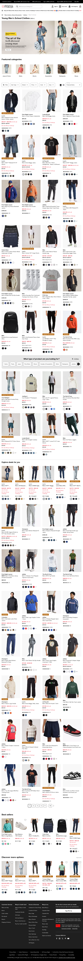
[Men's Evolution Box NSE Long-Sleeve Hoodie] (72, 322)
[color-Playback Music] (3, 176)
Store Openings (32, 934)
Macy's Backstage (33, 916)
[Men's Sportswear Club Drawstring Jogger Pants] (72, 236)
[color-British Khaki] (22, 499)
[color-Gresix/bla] (31, 587)
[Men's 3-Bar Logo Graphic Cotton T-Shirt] (31, 602)
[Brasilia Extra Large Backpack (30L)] (11, 322)
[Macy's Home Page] (7, 6)
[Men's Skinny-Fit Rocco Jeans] (51, 775)
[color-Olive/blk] (46, 218)
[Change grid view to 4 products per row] (60, 85)
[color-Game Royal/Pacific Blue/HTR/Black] (54, 409)
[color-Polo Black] (29, 124)
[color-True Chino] (5, 453)
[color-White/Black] (29, 628)
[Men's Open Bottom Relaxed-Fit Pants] (31, 515)
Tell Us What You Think (34, 939)
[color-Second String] (8, 131)
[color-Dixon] (44, 540)
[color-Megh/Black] (69, 672)
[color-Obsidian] (72, 265)
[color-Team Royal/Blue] (52, 630)
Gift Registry (31, 942)
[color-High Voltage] (31, 407)
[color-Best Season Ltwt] (3, 892)
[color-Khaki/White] (54, 759)
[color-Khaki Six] (13, 800)
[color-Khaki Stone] (67, 350)
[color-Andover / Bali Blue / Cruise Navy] (31, 124)
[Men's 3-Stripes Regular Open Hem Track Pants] (51, 602)
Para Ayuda (4, 916)
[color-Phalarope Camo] (17, 499)
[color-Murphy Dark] (54, 540)
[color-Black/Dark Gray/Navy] (3, 263)
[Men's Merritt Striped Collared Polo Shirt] (31, 730)
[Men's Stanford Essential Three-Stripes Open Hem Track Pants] (51, 191)
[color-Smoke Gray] (5, 348)
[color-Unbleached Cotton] (3, 713)
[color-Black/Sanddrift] (67, 710)
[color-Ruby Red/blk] (34, 587)
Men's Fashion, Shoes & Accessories (13, 14)
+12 (77, 264)
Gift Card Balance (19, 918)
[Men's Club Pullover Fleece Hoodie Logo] (51, 236)
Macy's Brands (32, 919)
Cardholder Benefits (19, 912)
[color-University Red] (46, 759)
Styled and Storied (46, 935)
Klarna (3, 910)
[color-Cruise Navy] (69, 124)
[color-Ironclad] (49, 128)
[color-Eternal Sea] (3, 453)
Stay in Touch (32, 928)
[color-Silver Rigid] (35, 499)
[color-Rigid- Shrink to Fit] (30, 499)
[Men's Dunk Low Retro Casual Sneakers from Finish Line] (72, 775)
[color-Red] (75, 124)
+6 (51, 498)
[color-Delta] (5, 630)
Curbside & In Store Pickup (35, 907)
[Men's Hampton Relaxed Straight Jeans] (51, 515)
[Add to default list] (66, 468)
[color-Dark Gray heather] (26, 350)
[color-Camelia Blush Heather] (63, 889)
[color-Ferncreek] (29, 453)
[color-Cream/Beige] (23, 760)
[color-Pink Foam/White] (52, 265)
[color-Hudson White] (46, 540)
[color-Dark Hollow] (74, 499)
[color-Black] (29, 174)
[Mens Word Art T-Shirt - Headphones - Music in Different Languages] (51, 146)
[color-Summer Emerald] (8, 844)
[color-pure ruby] (3, 757)
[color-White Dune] (64, 409)
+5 (37, 498)
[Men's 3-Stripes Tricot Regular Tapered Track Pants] (31, 560)
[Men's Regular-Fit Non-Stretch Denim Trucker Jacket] (11, 101)
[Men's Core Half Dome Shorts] (72, 560)
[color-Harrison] (26, 453)
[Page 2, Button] (54, 806)
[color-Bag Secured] (64, 174)
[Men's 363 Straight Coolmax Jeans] (31, 424)
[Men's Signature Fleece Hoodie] (72, 101)
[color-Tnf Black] (67, 409)
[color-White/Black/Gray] (5, 263)
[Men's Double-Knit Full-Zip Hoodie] (11, 280)
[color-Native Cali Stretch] (44, 352)
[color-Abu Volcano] (52, 352)
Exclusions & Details (66, 928)
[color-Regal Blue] (60, 889)
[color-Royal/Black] (23, 628)
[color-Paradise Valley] (34, 453)
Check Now (74, 928)
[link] (11, 123)
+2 (15, 452)
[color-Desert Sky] (44, 890)
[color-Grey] (13, 303)
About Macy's (45, 907)
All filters (76, 359)
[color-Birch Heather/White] (54, 265)
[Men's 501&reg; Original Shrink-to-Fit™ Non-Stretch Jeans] (11, 515)
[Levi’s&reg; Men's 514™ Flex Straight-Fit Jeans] (51, 322)
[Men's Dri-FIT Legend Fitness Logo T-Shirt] (51, 382)
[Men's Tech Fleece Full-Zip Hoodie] (31, 645)
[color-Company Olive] (69, 305)
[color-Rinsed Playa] (76, 499)
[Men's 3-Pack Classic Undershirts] (31, 101)
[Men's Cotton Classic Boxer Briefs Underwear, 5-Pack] (11, 236)
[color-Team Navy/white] (3, 800)
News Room (45, 926)
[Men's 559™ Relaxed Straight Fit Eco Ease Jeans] (35, 868)
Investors (44, 916)
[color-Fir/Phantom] (64, 710)
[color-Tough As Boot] (75, 174)
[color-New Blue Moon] (49, 499)
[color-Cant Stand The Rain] (75, 221)
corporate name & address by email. (66, 957)
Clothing (25, 14)
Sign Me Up (68, 911)
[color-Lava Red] (64, 350)
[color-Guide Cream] (3, 303)
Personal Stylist (32, 925)
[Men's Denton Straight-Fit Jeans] (75, 868)
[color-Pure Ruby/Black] (26, 628)
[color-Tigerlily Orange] (11, 713)
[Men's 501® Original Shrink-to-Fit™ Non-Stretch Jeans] (35, 473)
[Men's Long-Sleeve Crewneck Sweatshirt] (7, 825)
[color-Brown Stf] (11, 545)
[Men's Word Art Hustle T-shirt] (51, 686)
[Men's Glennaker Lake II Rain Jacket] (11, 602)
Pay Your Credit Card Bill (21, 923)
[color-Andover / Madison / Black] (26, 124)
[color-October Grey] (49, 890)
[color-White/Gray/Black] (29, 306)
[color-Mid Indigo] (76, 889)
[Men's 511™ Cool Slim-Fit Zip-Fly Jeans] (21, 868)
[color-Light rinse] (23, 174)
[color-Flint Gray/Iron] (11, 630)
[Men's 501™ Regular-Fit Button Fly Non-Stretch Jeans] (7, 473)
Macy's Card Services (20, 921)
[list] (41, 37)
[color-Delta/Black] (13, 630)
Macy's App (31, 913)
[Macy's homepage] (3, 15)
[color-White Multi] (31, 306)
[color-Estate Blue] (5, 713)
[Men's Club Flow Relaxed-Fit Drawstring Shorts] (51, 730)
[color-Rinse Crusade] (67, 174)
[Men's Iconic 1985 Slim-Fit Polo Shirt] (62, 868)
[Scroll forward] (78, 364)
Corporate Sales (46, 910)
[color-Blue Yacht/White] (3, 216)
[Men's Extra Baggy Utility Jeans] (31, 686)
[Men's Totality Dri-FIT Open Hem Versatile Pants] (35, 825)
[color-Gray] (46, 176)
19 (50, 805)
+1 (76, 123)
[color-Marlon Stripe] (13, 453)
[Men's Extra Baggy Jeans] (31, 146)
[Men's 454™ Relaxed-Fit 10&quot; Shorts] (11, 146)
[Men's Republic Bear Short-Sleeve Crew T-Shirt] (51, 280)
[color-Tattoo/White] (31, 350)
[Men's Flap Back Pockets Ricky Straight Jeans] (11, 382)
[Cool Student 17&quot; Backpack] (31, 382)
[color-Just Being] (30, 892)
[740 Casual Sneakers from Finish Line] (21, 825)
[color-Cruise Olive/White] (5, 216)
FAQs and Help (5, 907)
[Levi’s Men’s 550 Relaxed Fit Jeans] (72, 191)
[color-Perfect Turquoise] (3, 844)
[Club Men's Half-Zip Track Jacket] (72, 686)
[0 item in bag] (80, 6)
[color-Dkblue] (29, 587)
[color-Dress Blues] (31, 265)
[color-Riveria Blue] (8, 713)
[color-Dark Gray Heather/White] (46, 265)
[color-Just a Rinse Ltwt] (5, 892)
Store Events (31, 931)
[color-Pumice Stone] (23, 265)
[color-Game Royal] (52, 409)
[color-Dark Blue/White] (34, 628)
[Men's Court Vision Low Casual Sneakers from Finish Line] (72, 730)
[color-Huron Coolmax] (23, 453)
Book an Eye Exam (33, 937)
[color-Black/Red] (54, 630)
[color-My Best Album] (8, 176)
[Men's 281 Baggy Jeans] (51, 101)
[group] (41, 37)
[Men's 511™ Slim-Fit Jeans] (75, 473)
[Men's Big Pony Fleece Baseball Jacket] (11, 191)
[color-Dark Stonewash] (64, 221)
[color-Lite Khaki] (75, 265)
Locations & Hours (33, 910)
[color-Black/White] (44, 265)
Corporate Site (45, 913)
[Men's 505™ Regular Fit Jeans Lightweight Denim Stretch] (7, 868)
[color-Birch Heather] (69, 265)
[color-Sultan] (49, 352)
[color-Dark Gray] (46, 715)
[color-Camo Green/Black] (29, 670)
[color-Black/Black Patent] (44, 630)
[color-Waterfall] (24, 892)
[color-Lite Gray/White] (8, 800)
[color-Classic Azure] (5, 303)
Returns (3, 919)
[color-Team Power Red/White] (11, 800)
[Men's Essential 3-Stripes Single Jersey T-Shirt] (72, 645)
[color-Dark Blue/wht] (49, 218)
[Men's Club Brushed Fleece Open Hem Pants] (31, 322)
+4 (76, 174)
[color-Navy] (11, 303)
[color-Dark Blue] (67, 542)
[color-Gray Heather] (67, 265)
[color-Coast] (11, 176)
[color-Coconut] (23, 407)
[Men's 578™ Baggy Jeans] (72, 146)
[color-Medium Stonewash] (67, 221)
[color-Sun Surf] (5, 131)
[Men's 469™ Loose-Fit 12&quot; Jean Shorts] (51, 424)
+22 (65, 888)
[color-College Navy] (67, 305)
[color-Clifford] (44, 128)
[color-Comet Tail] (46, 128)
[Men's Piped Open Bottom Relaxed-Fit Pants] (11, 645)
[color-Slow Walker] (44, 454)
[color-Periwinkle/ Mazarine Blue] (11, 263)
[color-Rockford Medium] (52, 540)
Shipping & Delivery (6, 922)
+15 (56, 264)
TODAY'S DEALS (6, 1)
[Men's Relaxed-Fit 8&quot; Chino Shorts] (11, 424)
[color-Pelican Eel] (33, 892)
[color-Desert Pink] (5, 844)
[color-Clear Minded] (71, 499)
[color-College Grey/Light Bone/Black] (31, 670)
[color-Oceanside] (8, 453)
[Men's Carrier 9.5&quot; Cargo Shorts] (31, 236)
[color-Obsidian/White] (49, 265)
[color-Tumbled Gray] (44, 409)
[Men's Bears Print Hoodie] (31, 191)
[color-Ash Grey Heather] (72, 124)
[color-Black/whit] (23, 587)
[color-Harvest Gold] (34, 265)
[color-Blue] (29, 350)
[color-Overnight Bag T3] (13, 176)
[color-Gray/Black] (31, 628)
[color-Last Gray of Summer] (69, 174)
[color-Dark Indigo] (71, 889)
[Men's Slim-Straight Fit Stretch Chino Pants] (48, 868)
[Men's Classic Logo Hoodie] (11, 686)
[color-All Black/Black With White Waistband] (8, 263)
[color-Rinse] (3, 131)
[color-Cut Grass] (57, 889)
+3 (23, 498)
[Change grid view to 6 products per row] (63, 85)
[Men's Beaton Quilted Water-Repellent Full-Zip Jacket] (72, 280)
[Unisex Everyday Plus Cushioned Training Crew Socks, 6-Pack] (31, 280)
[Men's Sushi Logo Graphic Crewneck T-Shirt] (51, 645)
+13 (78, 498)
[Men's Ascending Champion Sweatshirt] (72, 602)
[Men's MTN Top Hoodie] (51, 560)
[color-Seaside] (22, 892)
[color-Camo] (29, 265)
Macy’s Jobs (45, 923)
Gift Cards (17, 915)
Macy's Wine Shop (33, 922)
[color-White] (23, 124)
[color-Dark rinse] (31, 174)
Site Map (44, 929)
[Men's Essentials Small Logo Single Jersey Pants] (72, 515)
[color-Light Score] (46, 454)
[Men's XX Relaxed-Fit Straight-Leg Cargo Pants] (21, 473)
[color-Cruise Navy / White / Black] (34, 124)
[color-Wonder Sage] (75, 672)
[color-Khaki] (29, 760)
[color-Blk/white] (44, 218)
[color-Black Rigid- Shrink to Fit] (33, 499)
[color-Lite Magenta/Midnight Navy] (52, 759)
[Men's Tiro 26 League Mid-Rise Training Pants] (11, 775)
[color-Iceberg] (17, 892)
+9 (10, 498)
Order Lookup (5, 913)
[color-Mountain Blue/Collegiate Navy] (8, 630)
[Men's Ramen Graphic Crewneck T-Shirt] (11, 730)
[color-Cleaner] (46, 352)
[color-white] (5, 757)
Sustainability (45, 932)
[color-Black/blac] (26, 587)
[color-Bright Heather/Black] (34, 670)
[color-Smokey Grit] (34, 407)
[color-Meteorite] (26, 265)
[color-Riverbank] (19, 892)
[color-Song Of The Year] (5, 176)
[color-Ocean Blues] (35, 892)
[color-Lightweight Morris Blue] (49, 540)
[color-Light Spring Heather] (67, 124)
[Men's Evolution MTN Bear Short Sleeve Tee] (31, 775)
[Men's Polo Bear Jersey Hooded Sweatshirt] (11, 560)
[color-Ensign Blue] (26, 760)
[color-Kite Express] (26, 715)
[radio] (3, 130)
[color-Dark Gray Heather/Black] (23, 670)
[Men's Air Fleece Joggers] (72, 424)
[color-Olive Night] (11, 453)
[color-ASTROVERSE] (31, 453)
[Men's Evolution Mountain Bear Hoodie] (72, 382)
